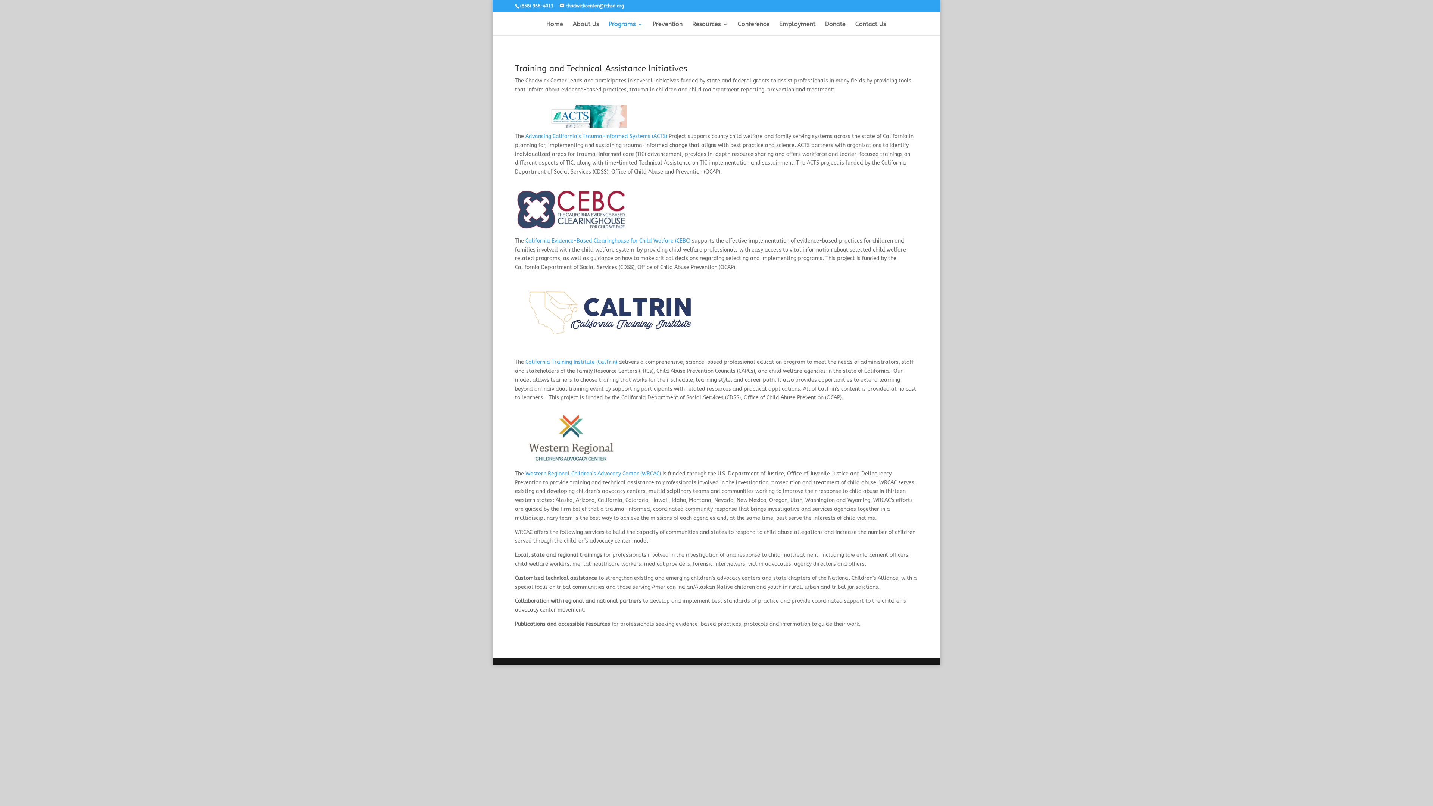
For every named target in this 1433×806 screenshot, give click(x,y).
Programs (622, 25)
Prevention (668, 25)
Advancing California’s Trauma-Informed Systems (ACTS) (596, 136)
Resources (706, 25)
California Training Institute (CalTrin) (571, 362)
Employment (797, 25)
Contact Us (870, 25)
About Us (586, 25)
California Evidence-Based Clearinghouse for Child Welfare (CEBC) (608, 241)
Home (554, 25)
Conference (753, 25)
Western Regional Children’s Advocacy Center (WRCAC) (593, 474)
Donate (835, 25)
